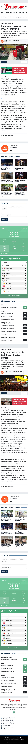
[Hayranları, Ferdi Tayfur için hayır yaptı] (7, 175)
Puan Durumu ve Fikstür (8, 723)
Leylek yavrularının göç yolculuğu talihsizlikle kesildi (20, 532)
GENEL (9, 349)
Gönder (4, 219)
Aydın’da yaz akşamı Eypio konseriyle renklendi (6, 168)
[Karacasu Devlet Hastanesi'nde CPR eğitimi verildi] (7, 539)
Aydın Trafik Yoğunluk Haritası (10, 722)
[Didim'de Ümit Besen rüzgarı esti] (21, 175)
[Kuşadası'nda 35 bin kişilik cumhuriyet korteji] (14, 383)
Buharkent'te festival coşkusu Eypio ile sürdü (20, 168)
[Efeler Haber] (4, 148)
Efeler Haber (13, 147)
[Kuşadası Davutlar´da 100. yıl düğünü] (14, 52)
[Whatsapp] (14, 712)
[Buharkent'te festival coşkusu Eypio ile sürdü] (21, 162)
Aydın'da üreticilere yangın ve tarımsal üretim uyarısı (14, 16)
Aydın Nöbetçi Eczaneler (9, 717)
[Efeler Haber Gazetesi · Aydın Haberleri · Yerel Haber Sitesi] (14, 6)
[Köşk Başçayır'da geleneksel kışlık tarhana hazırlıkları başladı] (21, 539)
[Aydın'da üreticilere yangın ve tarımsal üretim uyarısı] (7, 513)
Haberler (3, 23)
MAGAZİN (10, 23)
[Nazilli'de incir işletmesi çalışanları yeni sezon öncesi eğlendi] (7, 187)
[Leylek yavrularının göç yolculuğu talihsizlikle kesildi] (21, 526)
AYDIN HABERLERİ (6, 13)
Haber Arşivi (6, 728)
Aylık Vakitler (5, 253)
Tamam (19, 742)
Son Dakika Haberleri (8, 727)
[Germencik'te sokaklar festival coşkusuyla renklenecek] (21, 513)
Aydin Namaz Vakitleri (8, 720)
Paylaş (4, 61)
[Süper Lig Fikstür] (26, 301)
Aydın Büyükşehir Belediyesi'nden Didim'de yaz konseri (6, 532)
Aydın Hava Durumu (7, 718)
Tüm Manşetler (6, 725)
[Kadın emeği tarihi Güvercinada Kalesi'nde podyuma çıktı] (21, 187)
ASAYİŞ (15, 13)
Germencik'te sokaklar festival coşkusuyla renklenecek (21, 519)
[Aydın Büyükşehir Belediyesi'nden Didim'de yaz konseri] (7, 526)
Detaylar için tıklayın (14, 295)
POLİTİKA (21, 13)
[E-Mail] (11, 150)
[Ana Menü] (1, 6)
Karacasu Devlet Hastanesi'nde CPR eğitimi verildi (6, 545)
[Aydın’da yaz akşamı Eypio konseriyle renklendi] (7, 162)
